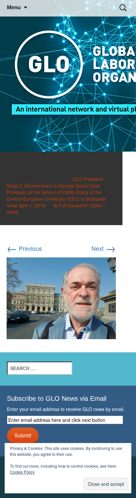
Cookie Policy (22, 472)
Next (103, 248)
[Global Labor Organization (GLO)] (68, 76)
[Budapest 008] (61, 297)
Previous (24, 248)
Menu (14, 7)
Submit (23, 435)
